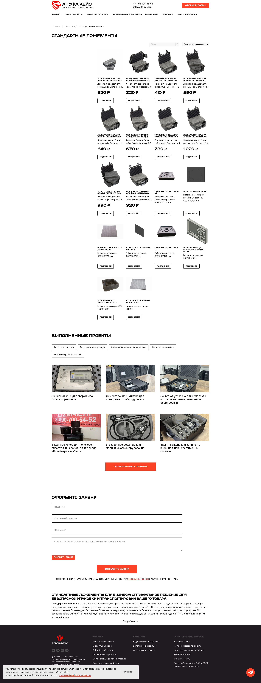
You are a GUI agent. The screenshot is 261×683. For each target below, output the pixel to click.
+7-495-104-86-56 (143, 3)
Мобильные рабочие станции (67, 354)
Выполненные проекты (143, 646)
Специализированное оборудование (128, 347)
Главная (56, 26)
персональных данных (138, 579)
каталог (56, 14)
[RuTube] (62, 650)
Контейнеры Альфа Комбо (104, 654)
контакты (168, 14)
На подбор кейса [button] (182, 641)
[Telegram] (53, 650)
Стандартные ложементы (92, 26)
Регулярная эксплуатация (92, 347)
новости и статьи (186, 14)
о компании (151, 14)
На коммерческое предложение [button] (189, 650)
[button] (195, 5)
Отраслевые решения (143, 650)
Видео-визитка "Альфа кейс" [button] (146, 641)
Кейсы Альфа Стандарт (103, 641)
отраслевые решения (97, 14)
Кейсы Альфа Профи (102, 646)
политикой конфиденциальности (75, 675)
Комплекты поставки (64, 347)
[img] (73, 5)
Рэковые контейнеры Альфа (105, 663)
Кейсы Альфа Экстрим (102, 650)
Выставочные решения (163, 347)
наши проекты (73, 14)
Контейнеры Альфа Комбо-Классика (109, 659)
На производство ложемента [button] (187, 646)
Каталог (70, 26)
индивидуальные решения (126, 14)
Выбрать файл (63, 557)
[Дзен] (67, 650)
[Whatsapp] (58, 650)
